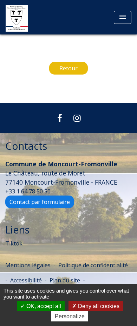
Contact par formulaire (39, 202)
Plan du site (65, 280)
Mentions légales (28, 265)
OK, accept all (43, 306)
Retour (68, 68)
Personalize (70, 316)
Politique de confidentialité (93, 265)
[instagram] (77, 117)
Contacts (26, 146)
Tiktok (13, 243)
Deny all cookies (98, 306)
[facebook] (60, 117)
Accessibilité (26, 280)
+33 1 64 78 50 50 (28, 191)
